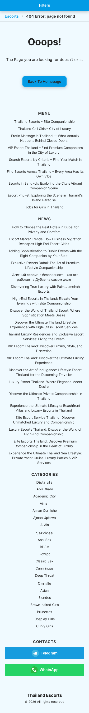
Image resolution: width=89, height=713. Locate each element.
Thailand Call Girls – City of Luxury (44, 129)
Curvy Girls (44, 626)
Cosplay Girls (44, 619)
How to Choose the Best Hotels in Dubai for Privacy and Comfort (45, 229)
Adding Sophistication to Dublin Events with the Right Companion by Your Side (45, 253)
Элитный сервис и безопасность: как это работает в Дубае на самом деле (45, 277)
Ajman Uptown (44, 518)
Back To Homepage (44, 81)
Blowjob (44, 554)
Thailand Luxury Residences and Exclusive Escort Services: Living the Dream (45, 336)
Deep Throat (44, 575)
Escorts (12, 16)
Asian (44, 590)
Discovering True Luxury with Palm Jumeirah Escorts (45, 289)
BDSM (44, 547)
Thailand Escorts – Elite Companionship (44, 121)
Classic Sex (44, 561)
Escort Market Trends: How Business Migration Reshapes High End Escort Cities (45, 241)
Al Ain (44, 525)
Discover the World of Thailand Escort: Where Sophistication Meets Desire (45, 312)
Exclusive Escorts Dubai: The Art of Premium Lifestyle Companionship (45, 265)
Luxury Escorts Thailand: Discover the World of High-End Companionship (45, 431)
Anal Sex (44, 540)
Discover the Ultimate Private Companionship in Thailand (45, 396)
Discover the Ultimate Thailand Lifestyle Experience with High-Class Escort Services (44, 324)
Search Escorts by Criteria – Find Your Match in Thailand (45, 161)
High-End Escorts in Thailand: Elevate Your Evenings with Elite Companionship (45, 300)
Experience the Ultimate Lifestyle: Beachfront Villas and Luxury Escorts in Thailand (45, 407)
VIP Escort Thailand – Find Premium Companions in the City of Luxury (45, 150)
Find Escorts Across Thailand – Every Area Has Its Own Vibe (45, 173)
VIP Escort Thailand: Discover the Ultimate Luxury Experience (45, 360)
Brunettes (44, 612)
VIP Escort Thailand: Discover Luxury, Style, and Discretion (45, 348)
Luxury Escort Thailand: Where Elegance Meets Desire (45, 384)
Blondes (44, 597)
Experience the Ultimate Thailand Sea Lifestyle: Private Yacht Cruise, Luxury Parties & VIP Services (45, 458)
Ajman (44, 503)
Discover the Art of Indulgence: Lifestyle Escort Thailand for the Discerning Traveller (45, 372)
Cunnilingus (44, 568)
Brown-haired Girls (44, 605)
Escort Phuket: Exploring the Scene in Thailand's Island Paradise (45, 197)
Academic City (44, 496)
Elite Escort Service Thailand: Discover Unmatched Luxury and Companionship (44, 419)
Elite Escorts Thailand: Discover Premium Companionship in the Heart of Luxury (45, 443)
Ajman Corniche (45, 510)
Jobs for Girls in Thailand (44, 207)
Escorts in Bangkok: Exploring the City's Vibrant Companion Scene (45, 185)
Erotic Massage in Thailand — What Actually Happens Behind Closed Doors (45, 138)
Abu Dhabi (45, 489)
